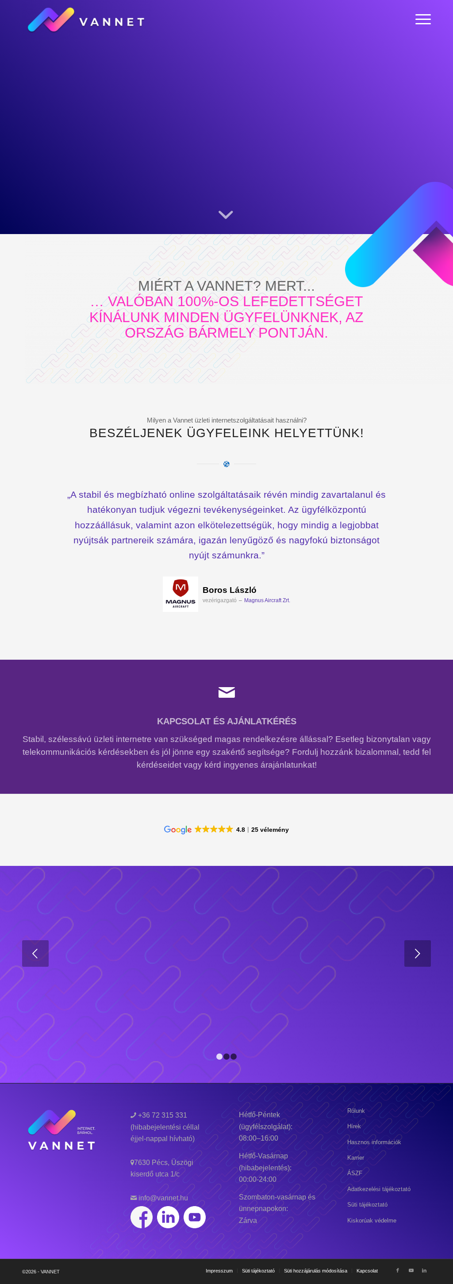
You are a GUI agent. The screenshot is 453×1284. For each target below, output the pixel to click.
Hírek (354, 1126)
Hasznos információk (374, 1142)
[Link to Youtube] (411, 1270)
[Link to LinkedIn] (424, 1270)
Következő (411, 500)
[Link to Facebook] (397, 1270)
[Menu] (420, 19)
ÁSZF (354, 1173)
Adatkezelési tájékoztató (379, 1189)
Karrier (355, 1157)
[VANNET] (87, 19)
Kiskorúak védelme (371, 1220)
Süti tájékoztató (367, 1204)
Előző (42, 500)
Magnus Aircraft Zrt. (267, 600)
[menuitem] (420, 19)
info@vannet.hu (162, 1198)
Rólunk (356, 1110)
